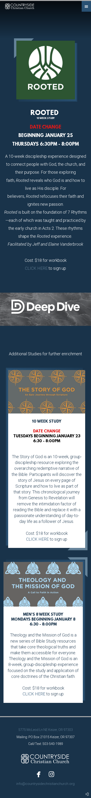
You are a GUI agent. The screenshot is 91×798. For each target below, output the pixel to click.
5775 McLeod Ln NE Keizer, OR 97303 (45, 730)
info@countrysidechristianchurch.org (45, 784)
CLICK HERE (36, 268)
